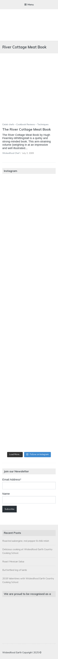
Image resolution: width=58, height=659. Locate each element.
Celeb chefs (8, 124)
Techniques (43, 124)
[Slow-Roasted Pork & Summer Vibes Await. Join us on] (29, 224)
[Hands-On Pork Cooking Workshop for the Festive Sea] (29, 254)
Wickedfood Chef (10, 153)
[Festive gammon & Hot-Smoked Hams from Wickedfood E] (29, 404)
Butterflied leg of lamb (14, 570)
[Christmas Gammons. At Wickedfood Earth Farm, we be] (29, 344)
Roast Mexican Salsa (13, 561)
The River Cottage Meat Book (26, 129)
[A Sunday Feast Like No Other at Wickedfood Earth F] (29, 434)
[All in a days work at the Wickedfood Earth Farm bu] (29, 284)
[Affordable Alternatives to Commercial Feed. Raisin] (29, 314)
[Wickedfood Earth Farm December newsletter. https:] (29, 194)
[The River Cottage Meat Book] (29, 92)
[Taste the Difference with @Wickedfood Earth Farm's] (29, 374)
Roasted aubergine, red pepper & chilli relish (25, 540)
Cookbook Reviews (25, 124)
